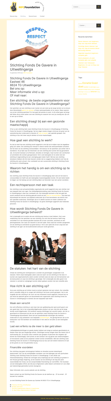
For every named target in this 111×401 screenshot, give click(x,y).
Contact (42, 16)
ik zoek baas (92, 87)
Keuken (97, 87)
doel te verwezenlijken (53, 195)
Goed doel (19, 386)
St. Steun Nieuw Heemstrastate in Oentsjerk (24, 390)
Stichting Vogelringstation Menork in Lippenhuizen (25, 388)
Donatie (14, 386)
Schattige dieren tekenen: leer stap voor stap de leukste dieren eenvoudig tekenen (88, 48)
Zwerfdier (85, 94)
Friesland (14, 385)
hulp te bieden (43, 133)
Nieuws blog (13, 16)
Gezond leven (33, 16)
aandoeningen (44, 317)
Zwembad (80, 94)
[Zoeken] (98, 7)
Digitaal (80, 83)
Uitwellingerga (27, 385)
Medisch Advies (91, 89)
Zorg (98, 91)
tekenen (94, 92)
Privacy (57, 398)
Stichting (23, 16)
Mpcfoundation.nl (65, 398)
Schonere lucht (87, 91)
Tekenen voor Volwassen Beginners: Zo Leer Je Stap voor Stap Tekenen (88, 65)
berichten (51, 398)
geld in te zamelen (28, 110)
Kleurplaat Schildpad (83, 89)
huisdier (86, 87)
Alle (47, 398)
